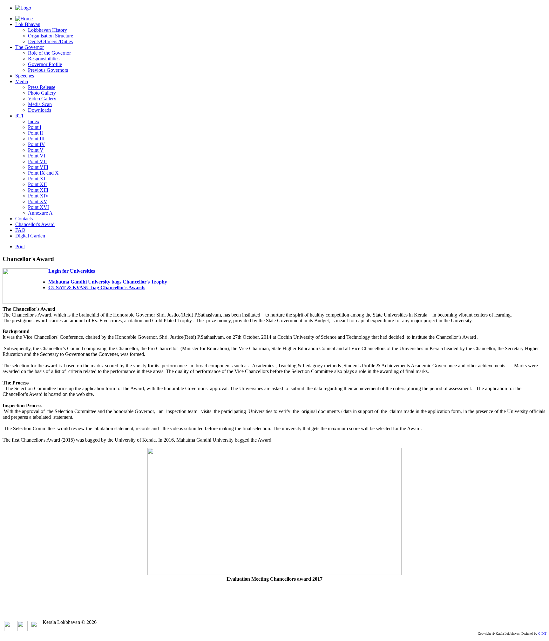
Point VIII (38, 167)
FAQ (20, 230)
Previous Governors (48, 70)
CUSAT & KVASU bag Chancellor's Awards (96, 287)
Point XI (36, 178)
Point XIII (38, 190)
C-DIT (542, 633)
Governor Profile (45, 64)
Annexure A (40, 213)
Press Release (41, 87)
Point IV (36, 144)
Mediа (21, 81)
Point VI (36, 155)
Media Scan (40, 104)
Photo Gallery (42, 93)
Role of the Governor (49, 53)
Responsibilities (43, 58)
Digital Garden (30, 235)
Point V (36, 150)
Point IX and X (43, 173)
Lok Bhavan (27, 24)
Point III (36, 138)
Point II (35, 133)
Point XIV (38, 195)
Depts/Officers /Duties (50, 41)
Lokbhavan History (47, 30)
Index (33, 121)
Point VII (37, 161)
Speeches (24, 75)
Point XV (37, 201)
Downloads (39, 110)
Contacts (24, 218)
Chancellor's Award (35, 224)
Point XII (37, 184)
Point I (34, 127)
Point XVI (38, 207)
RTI (19, 115)
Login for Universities (71, 271)
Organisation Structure (50, 35)
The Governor (29, 47)
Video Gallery (42, 98)
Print (20, 246)
